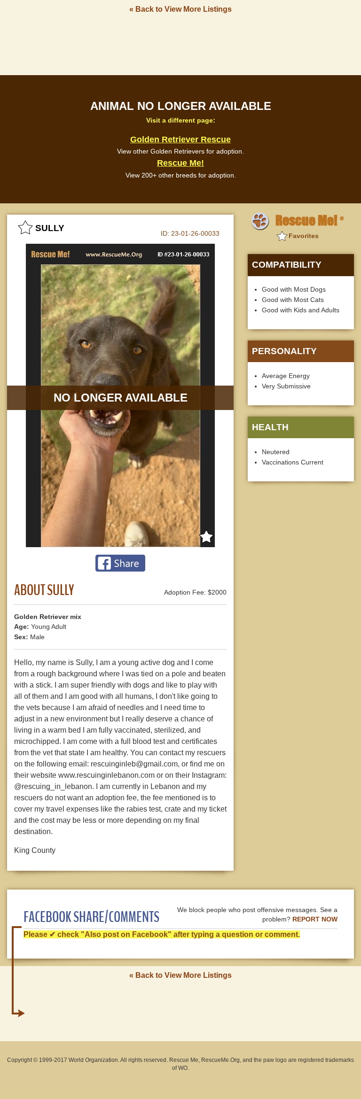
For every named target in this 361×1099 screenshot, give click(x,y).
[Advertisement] (180, 44)
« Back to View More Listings (180, 9)
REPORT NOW (314, 919)
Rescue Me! (180, 163)
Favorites (304, 236)
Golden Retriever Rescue (180, 139)
